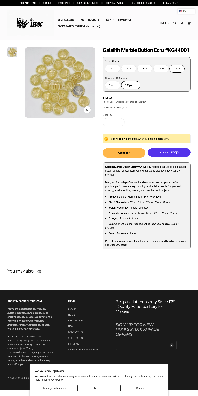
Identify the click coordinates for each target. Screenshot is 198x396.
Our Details (64, 3)
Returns (47, 3)
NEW (109, 19)
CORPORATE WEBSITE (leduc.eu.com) (79, 26)
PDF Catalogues (170, 3)
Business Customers (87, 3)
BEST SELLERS (66, 19)
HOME (71, 314)
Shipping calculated (125, 102)
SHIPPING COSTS (78, 337)
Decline (140, 388)
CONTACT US (75, 332)
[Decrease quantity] (107, 122)
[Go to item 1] (12, 52)
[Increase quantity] (120, 122)
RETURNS (73, 343)
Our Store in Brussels (143, 3)
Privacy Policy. (55, 379)
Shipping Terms (28, 3)
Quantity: (108, 114)
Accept (97, 388)
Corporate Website (116, 3)
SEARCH (72, 308)
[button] (186, 11)
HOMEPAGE (124, 19)
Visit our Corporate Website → (84, 349)
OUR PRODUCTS (90, 19)
